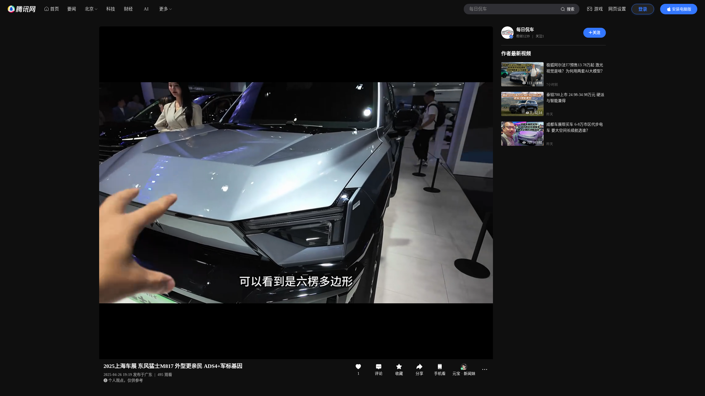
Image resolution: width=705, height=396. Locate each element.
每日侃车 (525, 29)
